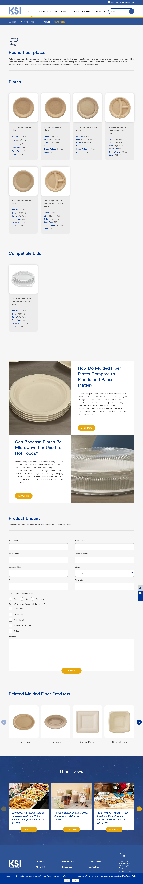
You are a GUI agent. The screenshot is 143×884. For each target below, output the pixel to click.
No (27, 599)
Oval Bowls (55, 741)
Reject (67, 880)
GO (131, 11)
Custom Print (45, 11)
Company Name (15, 567)
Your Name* (14, 540)
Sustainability (60, 11)
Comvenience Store (22, 625)
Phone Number (81, 553)
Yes (15, 599)
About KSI (74, 11)
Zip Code (79, 580)
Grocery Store (20, 620)
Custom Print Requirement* (21, 593)
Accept (75, 880)
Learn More (86, 427)
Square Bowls (119, 741)
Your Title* (80, 540)
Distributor (18, 608)
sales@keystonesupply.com (121, 2)
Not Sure (40, 599)
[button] (139, 722)
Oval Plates (24, 741)
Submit (71, 670)
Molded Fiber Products (41, 22)
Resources (86, 11)
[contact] (140, 588)
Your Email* (14, 553)
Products (32, 11)
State (77, 567)
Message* (13, 636)
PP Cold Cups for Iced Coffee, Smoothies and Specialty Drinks (71, 816)
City (10, 580)
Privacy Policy (131, 876)
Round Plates (59, 22)
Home (14, 22)
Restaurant (18, 614)
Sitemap (122, 871)
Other (16, 631)
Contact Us (100, 11)
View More (29, 829)
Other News (71, 771)
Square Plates (87, 741)
